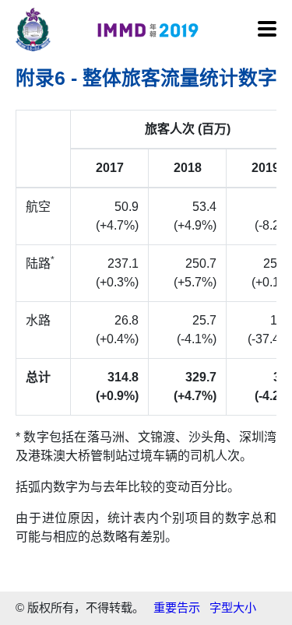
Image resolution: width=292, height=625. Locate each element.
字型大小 (232, 607)
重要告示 (176, 607)
